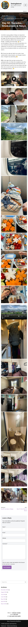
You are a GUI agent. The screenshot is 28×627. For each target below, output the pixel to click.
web (10, 616)
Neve (8, 621)
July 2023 (3, 594)
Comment (4, 543)
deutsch (25, 11)
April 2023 (3, 601)
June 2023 (3, 596)
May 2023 (3, 599)
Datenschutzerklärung (12, 625)
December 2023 (4, 589)
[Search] (25, 582)
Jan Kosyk (6, 623)
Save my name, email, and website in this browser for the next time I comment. (13, 563)
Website (4, 538)
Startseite (4, 18)
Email (4, 532)
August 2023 (4, 592)
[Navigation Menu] (25, 5)
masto (13, 616)
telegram (14, 612)
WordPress (18, 621)
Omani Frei (13, 623)
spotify (19, 616)
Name (4, 527)
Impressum (3, 625)
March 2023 (3, 603)
